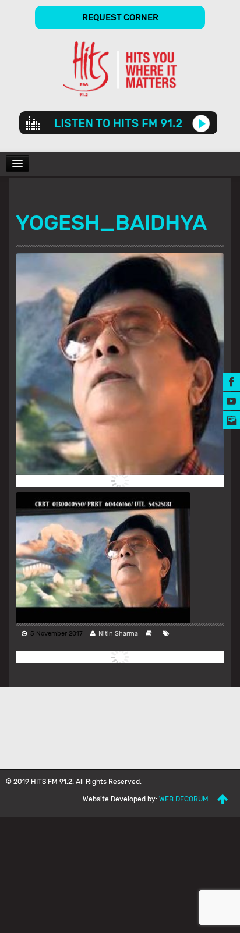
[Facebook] (231, 381)
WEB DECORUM (184, 799)
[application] (118, 122)
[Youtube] (231, 401)
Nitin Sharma (118, 633)
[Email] (231, 420)
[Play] (201, 122)
